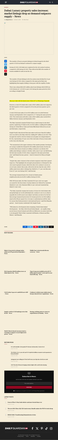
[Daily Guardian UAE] (29, 2)
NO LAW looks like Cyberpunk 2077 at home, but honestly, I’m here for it (27, 346)
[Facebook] (5, 61)
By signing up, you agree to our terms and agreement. (30, 390)
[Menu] (6, 2)
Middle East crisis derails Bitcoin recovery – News (39, 251)
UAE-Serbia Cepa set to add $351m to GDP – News (16, 293)
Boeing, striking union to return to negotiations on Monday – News (40, 312)
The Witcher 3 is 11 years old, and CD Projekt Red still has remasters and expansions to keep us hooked (31, 353)
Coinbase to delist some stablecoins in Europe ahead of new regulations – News (41, 293)
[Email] (5, 74)
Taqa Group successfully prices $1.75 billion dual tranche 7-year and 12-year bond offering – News (41, 273)
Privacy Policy (36, 390)
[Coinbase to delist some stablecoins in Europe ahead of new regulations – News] (42, 283)
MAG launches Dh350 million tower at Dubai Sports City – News (15, 272)
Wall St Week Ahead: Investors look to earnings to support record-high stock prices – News (15, 332)
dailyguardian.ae (9, 19)
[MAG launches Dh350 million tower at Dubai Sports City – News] (16, 263)
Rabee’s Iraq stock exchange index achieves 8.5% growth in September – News (15, 252)
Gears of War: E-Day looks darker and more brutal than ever (25, 402)
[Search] (50, 2)
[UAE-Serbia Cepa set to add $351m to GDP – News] (16, 283)
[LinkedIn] (5, 67)
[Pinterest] (5, 71)
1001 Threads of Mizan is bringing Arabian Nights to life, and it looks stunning (29, 365)
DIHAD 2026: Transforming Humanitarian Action (22, 415)
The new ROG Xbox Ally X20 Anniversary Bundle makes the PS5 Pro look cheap (30, 408)
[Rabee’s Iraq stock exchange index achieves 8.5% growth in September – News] (16, 242)
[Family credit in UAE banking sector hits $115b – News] (16, 303)
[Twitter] (5, 64)
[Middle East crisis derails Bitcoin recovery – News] (42, 242)
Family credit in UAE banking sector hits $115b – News (15, 312)
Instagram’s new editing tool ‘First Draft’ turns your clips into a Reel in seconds (29, 359)
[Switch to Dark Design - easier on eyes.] (52, 2)
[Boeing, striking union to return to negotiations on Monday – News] (42, 303)
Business (6, 7)
